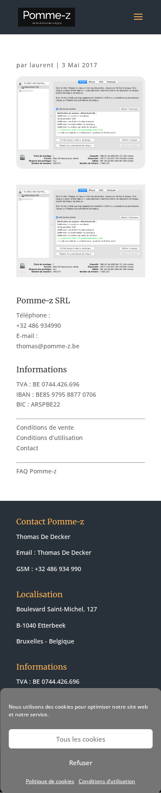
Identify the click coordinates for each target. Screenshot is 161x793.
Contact (27, 448)
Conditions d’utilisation (107, 781)
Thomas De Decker (64, 552)
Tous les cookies (80, 739)
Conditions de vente (45, 427)
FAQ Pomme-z (36, 471)
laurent (42, 65)
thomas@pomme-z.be (47, 346)
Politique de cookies (50, 781)
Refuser (80, 762)
